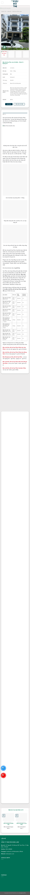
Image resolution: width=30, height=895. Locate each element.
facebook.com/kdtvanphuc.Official (14, 851)
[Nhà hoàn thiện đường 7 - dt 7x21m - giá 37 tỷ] (15, 601)
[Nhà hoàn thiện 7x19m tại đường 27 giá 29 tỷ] (15, 471)
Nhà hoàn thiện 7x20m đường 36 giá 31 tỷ (15, 445)
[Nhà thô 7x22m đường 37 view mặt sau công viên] (15, 515)
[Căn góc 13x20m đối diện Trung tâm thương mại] (15, 645)
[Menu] (2, 3)
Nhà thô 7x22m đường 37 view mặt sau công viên (15, 532)
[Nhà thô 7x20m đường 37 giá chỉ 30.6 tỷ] (15, 730)
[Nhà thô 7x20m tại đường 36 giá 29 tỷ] (15, 688)
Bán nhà (9, 11)
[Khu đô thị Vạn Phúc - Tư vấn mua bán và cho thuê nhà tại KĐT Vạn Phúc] (15, 4)
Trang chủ (3, 11)
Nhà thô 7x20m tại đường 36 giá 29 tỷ (15, 705)
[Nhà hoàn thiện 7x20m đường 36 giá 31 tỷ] (15, 429)
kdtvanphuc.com (10, 853)
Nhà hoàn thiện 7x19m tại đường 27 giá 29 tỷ (15, 488)
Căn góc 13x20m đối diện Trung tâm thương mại (15, 662)
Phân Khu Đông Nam (17, 11)
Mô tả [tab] (4, 114)
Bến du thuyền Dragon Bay (8, 824)
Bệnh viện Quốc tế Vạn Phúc (22, 824)
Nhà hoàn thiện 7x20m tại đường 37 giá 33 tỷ (15, 575)
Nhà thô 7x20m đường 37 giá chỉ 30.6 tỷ (15, 747)
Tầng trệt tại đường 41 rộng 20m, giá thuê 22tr (15, 789)
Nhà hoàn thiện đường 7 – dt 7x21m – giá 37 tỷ (15, 619)
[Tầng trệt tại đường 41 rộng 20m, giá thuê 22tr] (15, 772)
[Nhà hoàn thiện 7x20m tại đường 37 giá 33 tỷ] (15, 558)
